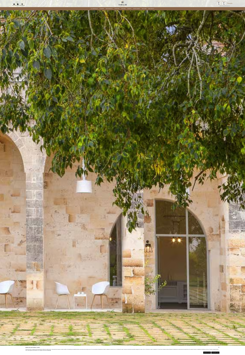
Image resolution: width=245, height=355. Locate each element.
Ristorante (109, 8)
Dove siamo (136, 8)
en (17, 2)
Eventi (129, 8)
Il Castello (94, 8)
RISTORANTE (22, 5)
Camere (102, 8)
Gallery (144, 8)
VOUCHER (14, 5)
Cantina (116, 8)
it (16, 2)
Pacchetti (151, 8)
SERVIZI (17, 5)
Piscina (123, 8)
